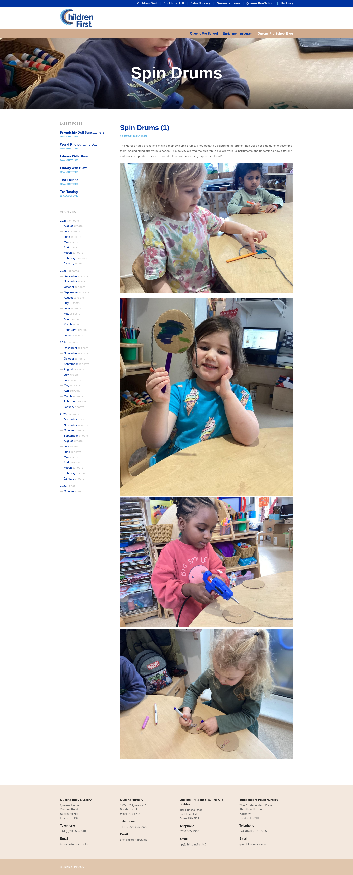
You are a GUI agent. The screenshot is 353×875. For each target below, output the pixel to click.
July (72, 231)
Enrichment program (237, 33)
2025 (69, 270)
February (75, 258)
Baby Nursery (200, 3)
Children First (147, 3)
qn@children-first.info (133, 839)
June (72, 236)
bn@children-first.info (74, 844)
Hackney (287, 3)
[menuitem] (205, 33)
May (72, 242)
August (73, 225)
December (76, 276)
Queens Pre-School (260, 3)
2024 (69, 342)
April (72, 247)
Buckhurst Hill (173, 3)
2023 (69, 414)
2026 (69, 220)
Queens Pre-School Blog (275, 33)
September (76, 292)
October (74, 286)
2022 (67, 485)
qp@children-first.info (193, 844)
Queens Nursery (228, 3)
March (73, 252)
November (76, 281)
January (74, 263)
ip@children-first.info (252, 844)
